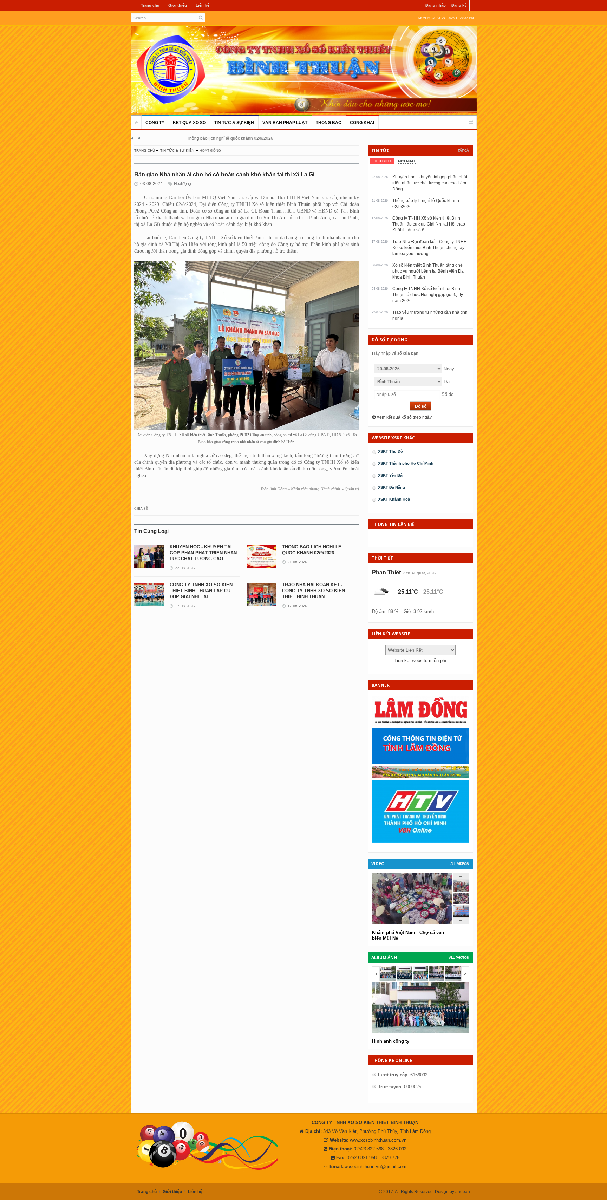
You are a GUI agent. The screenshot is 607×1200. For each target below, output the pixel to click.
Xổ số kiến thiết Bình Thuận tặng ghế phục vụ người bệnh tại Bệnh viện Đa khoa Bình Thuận (428, 271)
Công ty (154, 122)
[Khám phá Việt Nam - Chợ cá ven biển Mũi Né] (461, 902)
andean (462, 1191)
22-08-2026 (185, 568)
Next (139, 138)
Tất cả (463, 150)
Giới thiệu (177, 5)
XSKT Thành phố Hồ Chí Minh (405, 463)
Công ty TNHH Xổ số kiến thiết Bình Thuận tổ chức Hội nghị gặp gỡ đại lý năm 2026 (427, 294)
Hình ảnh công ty (390, 1041)
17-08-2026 (185, 606)
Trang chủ (150, 5)
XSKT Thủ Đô (390, 451)
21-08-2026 (297, 562)
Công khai (362, 122)
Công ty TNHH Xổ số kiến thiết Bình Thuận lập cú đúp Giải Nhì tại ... (201, 590)
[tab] (382, 161)
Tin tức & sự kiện (234, 122)
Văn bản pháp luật (284, 122)
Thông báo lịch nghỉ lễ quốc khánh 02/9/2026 (186, 138)
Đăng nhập (435, 5)
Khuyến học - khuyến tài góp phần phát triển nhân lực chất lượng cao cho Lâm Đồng (429, 183)
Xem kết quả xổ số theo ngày (404, 417)
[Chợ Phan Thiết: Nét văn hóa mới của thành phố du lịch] (461, 915)
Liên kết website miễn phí (420, 660)
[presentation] (382, 161)
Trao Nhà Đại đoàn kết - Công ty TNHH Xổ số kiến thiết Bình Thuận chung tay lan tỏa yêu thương (429, 247)
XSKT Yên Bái (390, 475)
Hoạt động (182, 183)
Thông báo (328, 122)
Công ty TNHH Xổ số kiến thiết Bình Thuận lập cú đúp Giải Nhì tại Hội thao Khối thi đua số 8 (428, 224)
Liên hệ (202, 5)
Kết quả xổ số (189, 122)
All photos (459, 957)
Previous (132, 138)
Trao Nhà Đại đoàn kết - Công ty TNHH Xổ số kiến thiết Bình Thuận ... (313, 590)
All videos (459, 864)
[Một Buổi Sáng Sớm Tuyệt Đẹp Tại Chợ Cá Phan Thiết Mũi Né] (461, 890)
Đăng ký (458, 5)
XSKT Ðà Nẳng (391, 487)
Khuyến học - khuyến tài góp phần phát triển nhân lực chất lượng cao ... (203, 552)
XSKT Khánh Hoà (394, 499)
